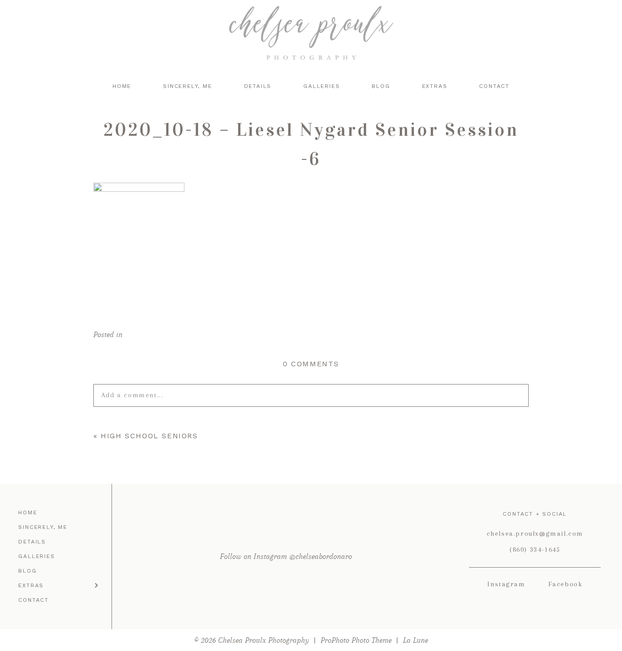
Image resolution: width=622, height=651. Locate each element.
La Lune (415, 640)
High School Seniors (149, 435)
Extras (435, 86)
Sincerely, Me (187, 86)
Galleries (321, 86)
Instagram (506, 584)
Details (258, 86)
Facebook (565, 584)
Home (121, 86)
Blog (381, 86)
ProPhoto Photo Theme (356, 640)
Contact (494, 86)
